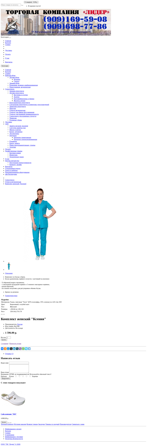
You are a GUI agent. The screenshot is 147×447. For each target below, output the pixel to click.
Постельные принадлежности (20, 163)
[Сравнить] (4, 314)
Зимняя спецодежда (16, 91)
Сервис (8, 45)
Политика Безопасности (14, 439)
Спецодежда (9, 89)
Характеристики (11, 296)
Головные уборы (15, 120)
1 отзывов (4, 343)
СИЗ (7, 124)
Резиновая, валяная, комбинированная (23, 85)
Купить (4, 340)
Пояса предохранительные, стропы (22, 145)
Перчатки (13, 135)
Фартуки (12, 108)
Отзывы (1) (9, 354)
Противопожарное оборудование (17, 172)
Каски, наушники (15, 132)
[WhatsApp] (23, 348)
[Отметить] (2, 314)
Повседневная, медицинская (19, 87)
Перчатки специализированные (25, 139)
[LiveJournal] (17, 348)
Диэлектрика (14, 134)
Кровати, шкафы (15, 164)
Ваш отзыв (5, 372)
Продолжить (6, 378)
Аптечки (12, 147)
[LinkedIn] (14, 348)
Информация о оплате (13, 429)
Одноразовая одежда (12, 168)
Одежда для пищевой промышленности (24, 114)
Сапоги (16, 81)
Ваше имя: (5, 363)
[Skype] (26, 348)
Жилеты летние (19, 101)
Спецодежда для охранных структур (22, 116)
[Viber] (20, 348)
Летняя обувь (14, 77)
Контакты (8, 62)
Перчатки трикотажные (22, 137)
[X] (11, 348)
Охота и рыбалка (11, 170)
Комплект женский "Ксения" (16, 184)
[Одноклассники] (5, 348)
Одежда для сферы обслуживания (21, 112)
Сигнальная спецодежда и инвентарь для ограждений (29, 104)
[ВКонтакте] (2, 348)
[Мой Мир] (8, 348)
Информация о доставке (14, 437)
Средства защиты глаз (17, 128)
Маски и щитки (15, 130)
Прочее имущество (12, 161)
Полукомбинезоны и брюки (24, 99)
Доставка (8, 50)
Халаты (16, 97)
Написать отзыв (15, 343)
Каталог (8, 43)
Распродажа (11, 174)
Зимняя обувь (14, 83)
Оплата (8, 54)
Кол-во (3, 337)
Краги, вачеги (14, 143)
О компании (9, 435)
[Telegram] (29, 348)
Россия (19, 324)
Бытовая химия (15, 153)
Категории (5, 66)
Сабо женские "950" (9, 414)
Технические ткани (16, 157)
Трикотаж (13, 118)
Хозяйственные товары (13, 151)
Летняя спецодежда (16, 93)
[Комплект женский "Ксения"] (42, 261)
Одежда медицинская (17, 110)
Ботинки (17, 79)
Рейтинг (4, 376)
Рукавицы (13, 141)
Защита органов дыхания (18, 126)
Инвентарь (13, 155)
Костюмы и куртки (21, 95)
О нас (7, 58)
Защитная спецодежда (17, 106)
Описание (9, 273)
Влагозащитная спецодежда (19, 103)
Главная (8, 41)
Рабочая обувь (10, 75)
